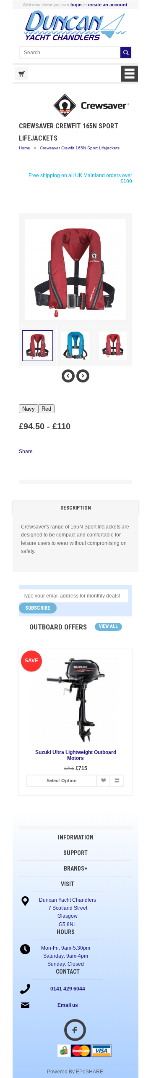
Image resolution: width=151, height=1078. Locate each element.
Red (46, 409)
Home (24, 148)
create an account (108, 4)
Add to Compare (116, 780)
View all (108, 626)
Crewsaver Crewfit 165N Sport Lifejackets (80, 148)
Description (75, 508)
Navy (28, 409)
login (76, 4)
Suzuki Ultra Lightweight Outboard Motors (75, 755)
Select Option (62, 780)
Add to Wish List (103, 780)
